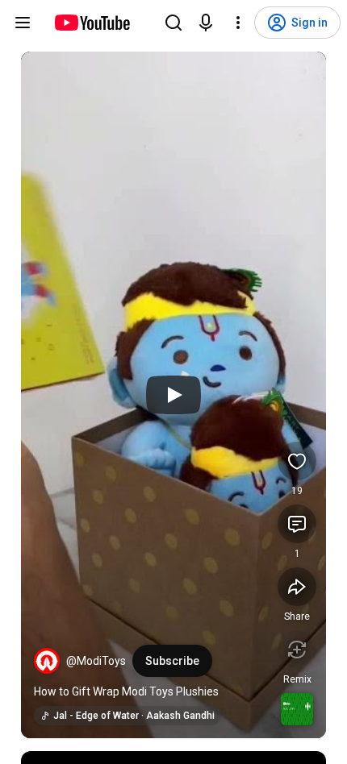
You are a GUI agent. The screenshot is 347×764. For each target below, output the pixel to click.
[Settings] (238, 22)
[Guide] (22, 22)
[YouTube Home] (91, 22)
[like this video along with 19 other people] (297, 461)
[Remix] (297, 649)
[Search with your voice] (206, 22)
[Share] (297, 586)
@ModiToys (96, 660)
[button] (47, 661)
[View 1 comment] (297, 523)
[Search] (173, 22)
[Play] (173, 395)
